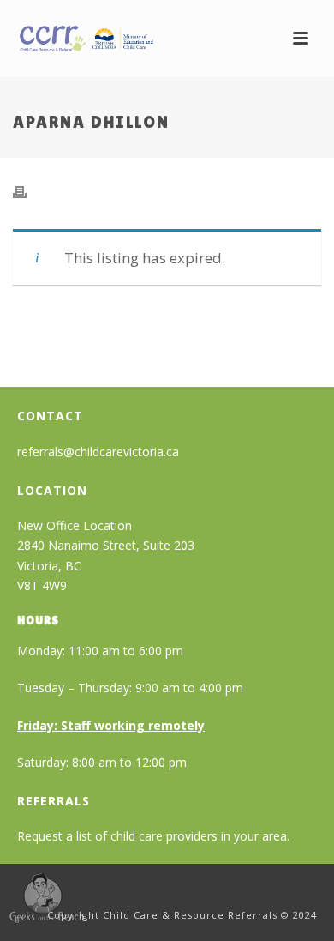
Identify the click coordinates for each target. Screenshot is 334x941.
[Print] (28, 191)
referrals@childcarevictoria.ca (98, 451)
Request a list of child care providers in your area (152, 836)
